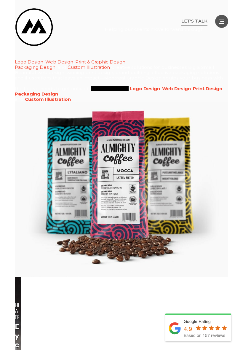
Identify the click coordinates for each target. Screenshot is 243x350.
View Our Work (110, 88)
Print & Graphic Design (100, 62)
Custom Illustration (89, 67)
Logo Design (29, 62)
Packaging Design (35, 67)
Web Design (59, 62)
